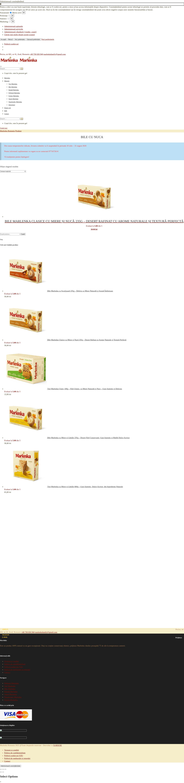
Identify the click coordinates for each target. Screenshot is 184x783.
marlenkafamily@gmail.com (55, 54)
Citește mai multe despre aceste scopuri (19, 35)
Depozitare (12, 105)
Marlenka (7, 78)
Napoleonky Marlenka (15, 102)
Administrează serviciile (13, 29)
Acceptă (3, 39)
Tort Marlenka (13, 84)
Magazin (6, 81)
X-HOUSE (57, 745)
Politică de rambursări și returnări (17, 670)
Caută (23, 234)
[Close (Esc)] (1, 769)
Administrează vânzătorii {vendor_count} (20, 32)
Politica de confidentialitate (14, 664)
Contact (6, 114)
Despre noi (7, 108)
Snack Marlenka (13, 99)
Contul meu (3, 128)
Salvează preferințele (33, 39)
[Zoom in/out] (5, 769)
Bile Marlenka (13, 87)
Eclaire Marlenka (14, 96)
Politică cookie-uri (11, 44)
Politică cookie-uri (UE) (13, 667)
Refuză (10, 39)
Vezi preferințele (20, 39)
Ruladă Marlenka (14, 90)
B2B (5, 111)
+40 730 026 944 (36, 54)
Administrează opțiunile (13, 26)
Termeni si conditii (11, 661)
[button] (92, 4)
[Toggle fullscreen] (3, 769)
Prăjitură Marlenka (14, 93)
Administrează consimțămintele (10, 766)
